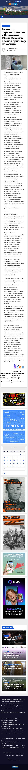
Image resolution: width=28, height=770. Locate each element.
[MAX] (15, 367)
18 (7, 463)
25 (7, 466)
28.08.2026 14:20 (9, 671)
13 (14, 460)
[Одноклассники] (20, 367)
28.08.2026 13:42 (9, 688)
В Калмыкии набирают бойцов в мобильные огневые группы (14, 686)
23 (23, 463)
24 (4, 466)
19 (10, 463)
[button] (25, 16)
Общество (6, 635)
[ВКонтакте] (17, 367)
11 (7, 460)
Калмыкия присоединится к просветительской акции (12, 656)
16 (23, 460)
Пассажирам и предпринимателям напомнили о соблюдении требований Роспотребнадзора (17, 376)
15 (20, 460)
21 (17, 463)
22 (20, 463)
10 (4, 460)
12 (10, 460)
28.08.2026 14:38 (9, 657)
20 (14, 463)
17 (4, 463)
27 (14, 466)
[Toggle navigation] (14, 17)
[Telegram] (23, 367)
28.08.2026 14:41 (9, 642)
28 (17, 466)
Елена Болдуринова (13, 48)
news (17, 642)
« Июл (4, 473)
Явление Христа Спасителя (15, 664)
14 (17, 460)
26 (10, 466)
